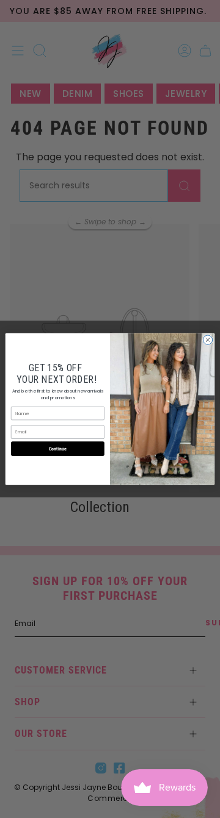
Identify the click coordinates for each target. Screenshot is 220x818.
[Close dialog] (207, 339)
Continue (58, 448)
